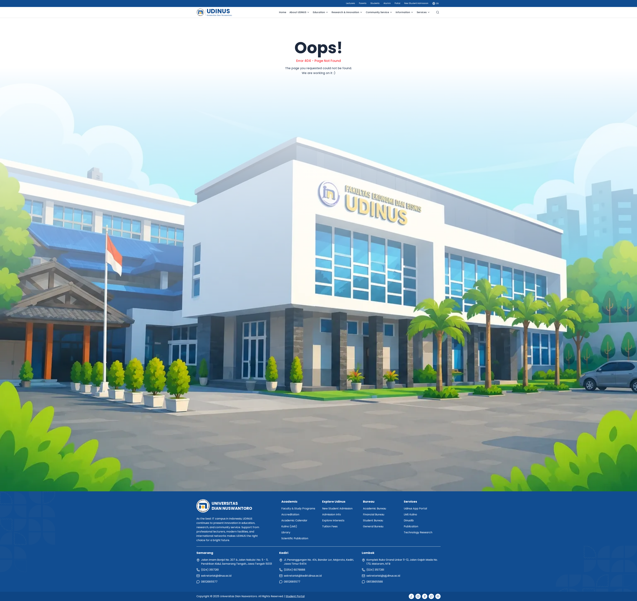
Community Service (377, 12)
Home (282, 12)
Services (422, 12)
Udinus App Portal (415, 508)
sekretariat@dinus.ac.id (216, 576)
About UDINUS (297, 12)
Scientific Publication (294, 538)
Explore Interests (333, 520)
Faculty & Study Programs (298, 508)
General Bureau (373, 526)
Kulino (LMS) (289, 526)
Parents (362, 3)
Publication (411, 526)
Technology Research (418, 532)
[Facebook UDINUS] (424, 596)
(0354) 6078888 (294, 570)
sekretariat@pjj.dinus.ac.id (383, 576)
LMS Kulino (410, 514)
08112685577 (209, 582)
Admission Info (331, 514)
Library (285, 532)
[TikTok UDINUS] (411, 596)
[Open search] (438, 12)
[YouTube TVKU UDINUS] (438, 596)
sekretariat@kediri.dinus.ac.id (303, 576)
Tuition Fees (330, 526)
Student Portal (295, 596)
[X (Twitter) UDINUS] (431, 596)
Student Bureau (373, 520)
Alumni (387, 3)
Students (375, 3)
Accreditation (290, 514)
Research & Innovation (345, 12)
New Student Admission (416, 3)
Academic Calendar (294, 520)
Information (403, 12)
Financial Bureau (373, 514)
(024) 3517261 (210, 570)
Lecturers (350, 3)
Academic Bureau (374, 508)
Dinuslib (409, 520)
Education (319, 12)
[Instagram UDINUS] (418, 596)
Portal (397, 3)
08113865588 (374, 582)
